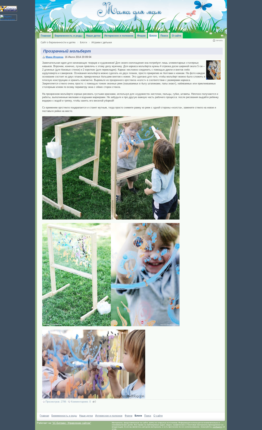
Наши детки (86, 415)
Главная (44, 415)
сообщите (217, 427)
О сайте (158, 415)
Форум (128, 415)
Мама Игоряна (54, 57)
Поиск (147, 415)
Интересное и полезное (108, 415)
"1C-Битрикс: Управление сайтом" (71, 423)
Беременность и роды (64, 415)
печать (219, 40)
